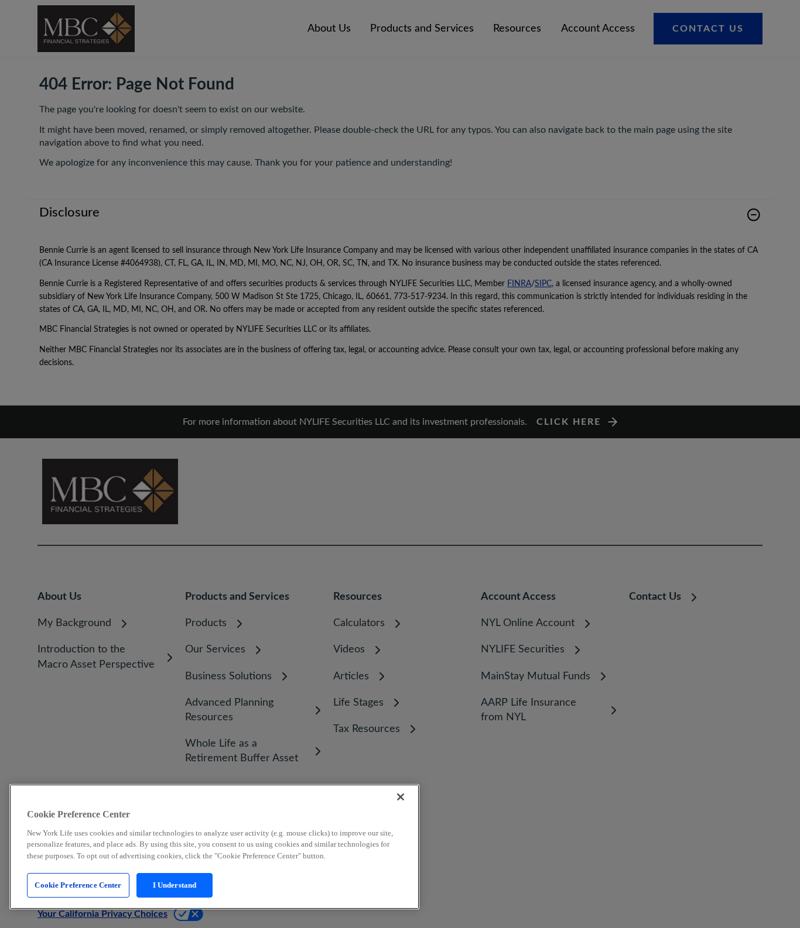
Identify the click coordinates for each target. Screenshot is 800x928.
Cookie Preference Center (78, 885)
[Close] (400, 797)
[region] (214, 846)
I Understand (175, 885)
